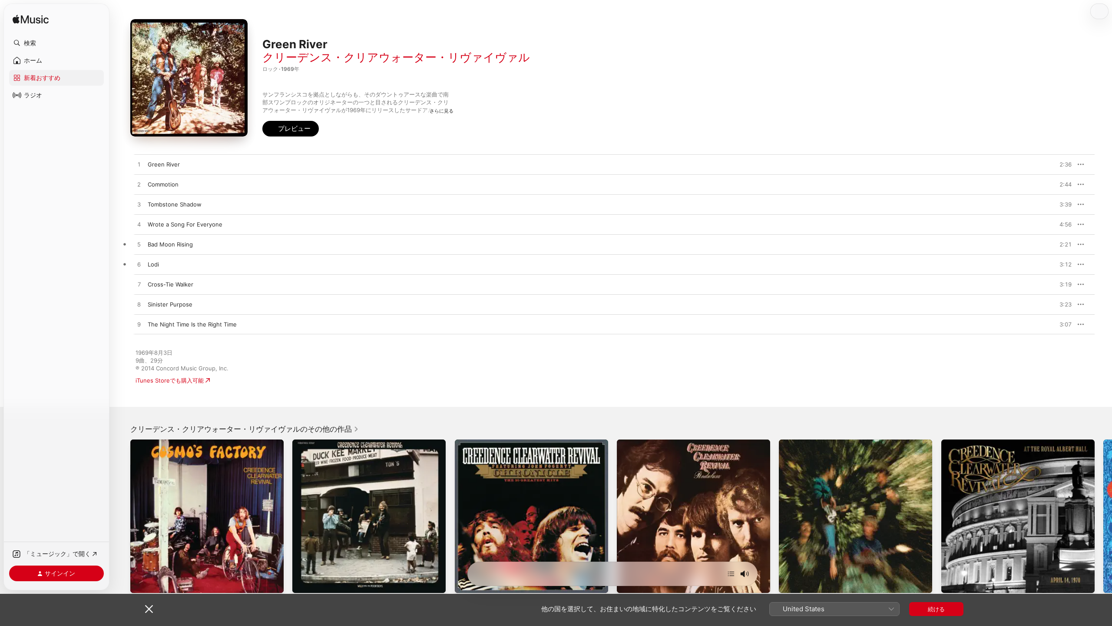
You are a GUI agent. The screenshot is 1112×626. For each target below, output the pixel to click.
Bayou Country (799, 443)
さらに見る (441, 111)
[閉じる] (149, 609)
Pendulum (630, 443)
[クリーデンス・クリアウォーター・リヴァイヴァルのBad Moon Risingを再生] (139, 245)
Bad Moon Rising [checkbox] (170, 244)
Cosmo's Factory (152, 443)
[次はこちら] (731, 574)
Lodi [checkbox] (153, 264)
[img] (31, 20)
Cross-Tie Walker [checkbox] (170, 284)
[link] (244, 429)
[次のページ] (1103, 516)
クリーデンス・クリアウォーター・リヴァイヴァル (396, 57)
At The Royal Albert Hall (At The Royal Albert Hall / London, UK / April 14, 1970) (1009, 446)
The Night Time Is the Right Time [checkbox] (192, 324)
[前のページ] (122, 516)
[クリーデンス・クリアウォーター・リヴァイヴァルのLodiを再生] (139, 265)
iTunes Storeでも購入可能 (170, 380)
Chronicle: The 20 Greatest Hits (498, 443)
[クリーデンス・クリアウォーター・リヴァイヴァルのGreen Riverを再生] (139, 165)
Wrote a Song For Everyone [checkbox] (185, 224)
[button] (56, 43)
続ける (936, 609)
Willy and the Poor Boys (324, 443)
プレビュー (1061, 164)
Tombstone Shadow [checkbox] (175, 204)
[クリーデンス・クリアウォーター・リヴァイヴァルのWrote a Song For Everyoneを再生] (139, 225)
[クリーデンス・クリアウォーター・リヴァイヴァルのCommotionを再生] (139, 185)
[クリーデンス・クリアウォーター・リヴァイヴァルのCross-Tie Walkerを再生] (139, 285)
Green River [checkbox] (164, 164)
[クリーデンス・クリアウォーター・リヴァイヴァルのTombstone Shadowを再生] (139, 205)
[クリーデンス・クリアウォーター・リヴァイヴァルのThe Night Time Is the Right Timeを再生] (139, 325)
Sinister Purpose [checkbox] (170, 304)
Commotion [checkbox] (163, 184)
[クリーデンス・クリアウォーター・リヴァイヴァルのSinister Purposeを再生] (139, 305)
